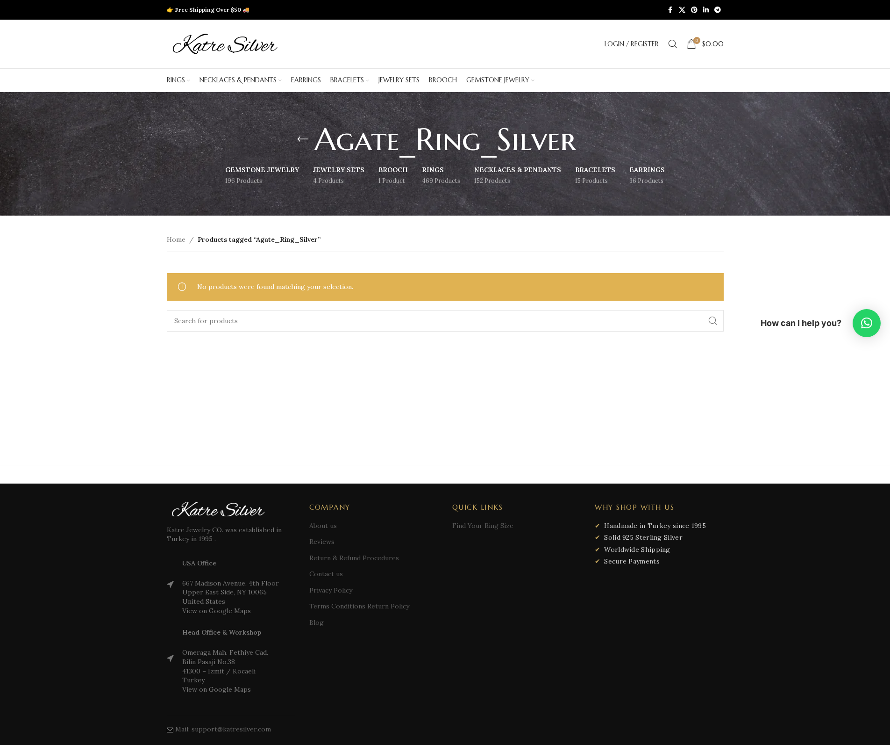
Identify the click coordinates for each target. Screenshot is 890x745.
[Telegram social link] (718, 10)
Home (176, 239)
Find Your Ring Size (482, 525)
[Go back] (302, 139)
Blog (316, 622)
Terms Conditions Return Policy (359, 606)
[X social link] (682, 10)
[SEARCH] (713, 321)
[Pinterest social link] (694, 10)
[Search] (672, 44)
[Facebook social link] (670, 10)
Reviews (322, 541)
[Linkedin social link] (706, 10)
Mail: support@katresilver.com (223, 729)
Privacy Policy (330, 590)
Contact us (326, 574)
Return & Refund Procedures (354, 558)
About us (323, 525)
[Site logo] (225, 43)
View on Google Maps (216, 611)
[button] (867, 323)
